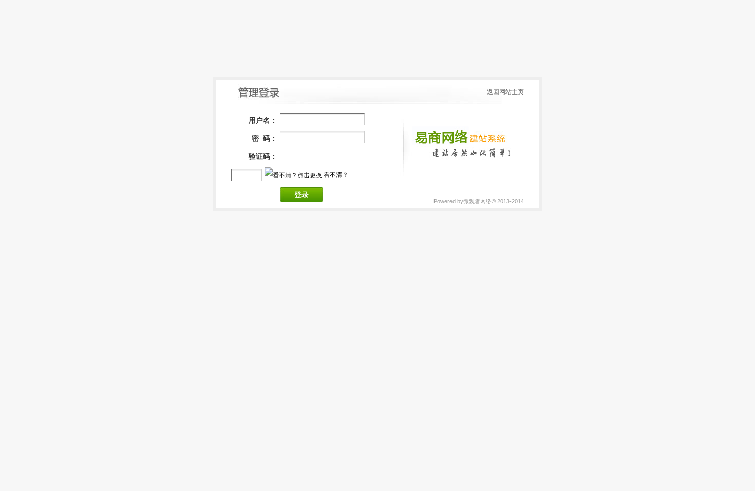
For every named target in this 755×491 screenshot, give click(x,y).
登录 (301, 195)
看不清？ (336, 174)
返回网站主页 (505, 92)
